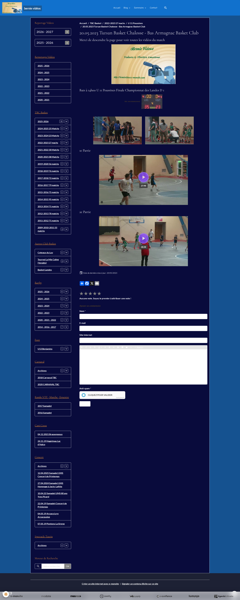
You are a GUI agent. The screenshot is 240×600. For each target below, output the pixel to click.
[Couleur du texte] (100, 347)
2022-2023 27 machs (114, 23)
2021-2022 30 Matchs (48, 149)
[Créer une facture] (134, 596)
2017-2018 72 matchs (48, 178)
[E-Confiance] (164, 596)
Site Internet (85, 335)
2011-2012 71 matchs (48, 220)
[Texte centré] (109, 347)
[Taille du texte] (94, 347)
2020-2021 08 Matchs (48, 156)
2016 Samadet (45, 412)
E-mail (82, 323)
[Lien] (114, 347)
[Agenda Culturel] (223, 596)
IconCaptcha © (120, 397)
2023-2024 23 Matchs (48, 135)
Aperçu (139, 347)
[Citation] (105, 347)
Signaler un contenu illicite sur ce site (140, 583)
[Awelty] (105, 596)
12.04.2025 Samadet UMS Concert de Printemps (50, 475)
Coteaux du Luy (45, 252)
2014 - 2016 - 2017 (47, 327)
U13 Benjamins (45, 348)
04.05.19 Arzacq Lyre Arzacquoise (48, 515)
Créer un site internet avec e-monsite (100, 583)
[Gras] (82, 347)
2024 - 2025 (43, 72)
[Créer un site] (16, 596)
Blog (126, 8)
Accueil (116, 8)
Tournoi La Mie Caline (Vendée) (48, 261)
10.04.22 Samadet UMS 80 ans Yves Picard (52, 495)
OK (67, 566)
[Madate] (46, 596)
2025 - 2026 (45, 42)
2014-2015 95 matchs (48, 199)
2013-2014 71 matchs (48, 206)
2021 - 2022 (43, 93)
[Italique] (86, 347)
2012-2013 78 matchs (48, 213)
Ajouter (85, 403)
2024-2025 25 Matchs (48, 128)
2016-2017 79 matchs (48, 185)
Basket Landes (45, 269)
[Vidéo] (126, 347)
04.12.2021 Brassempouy (50, 434)
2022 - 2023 (43, 86)
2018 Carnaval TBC (47, 377)
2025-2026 (43, 121)
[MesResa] (75, 596)
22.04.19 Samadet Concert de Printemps (52, 505)
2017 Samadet (45, 406)
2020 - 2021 (43, 99)
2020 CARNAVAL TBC (48, 384)
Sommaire (139, 8)
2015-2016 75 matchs (48, 192)
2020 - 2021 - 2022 (47, 320)
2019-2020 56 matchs (48, 164)
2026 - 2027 (45, 32)
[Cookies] (6, 594)
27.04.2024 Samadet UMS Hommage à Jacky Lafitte (50, 485)
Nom (81, 311)
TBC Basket (95, 23)
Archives (42, 370)
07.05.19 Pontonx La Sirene (51, 523)
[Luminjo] (194, 596)
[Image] (122, 347)
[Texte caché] (118, 347)
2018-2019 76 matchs (48, 171)
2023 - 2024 (43, 79)
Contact (153, 8)
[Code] (131, 347)
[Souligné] (90, 347)
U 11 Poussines (135, 23)
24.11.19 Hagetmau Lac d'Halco (49, 443)
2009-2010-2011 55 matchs (47, 229)
